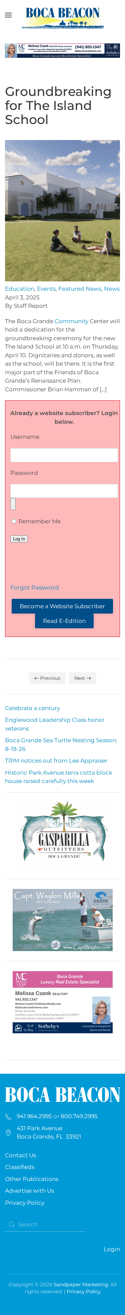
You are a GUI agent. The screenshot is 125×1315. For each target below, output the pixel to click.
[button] (8, 15)
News (112, 288)
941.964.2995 (34, 1116)
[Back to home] (62, 15)
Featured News (79, 288)
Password (24, 473)
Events (46, 288)
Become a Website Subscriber (62, 606)
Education (19, 288)
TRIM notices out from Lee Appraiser (56, 760)
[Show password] (13, 504)
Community (71, 321)
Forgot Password (34, 587)
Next (79, 678)
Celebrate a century (32, 708)
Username (24, 436)
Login (112, 1249)
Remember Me (39, 521)
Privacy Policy (24, 1202)
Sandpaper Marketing (81, 1284)
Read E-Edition (64, 621)
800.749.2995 (79, 1116)
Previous (50, 678)
